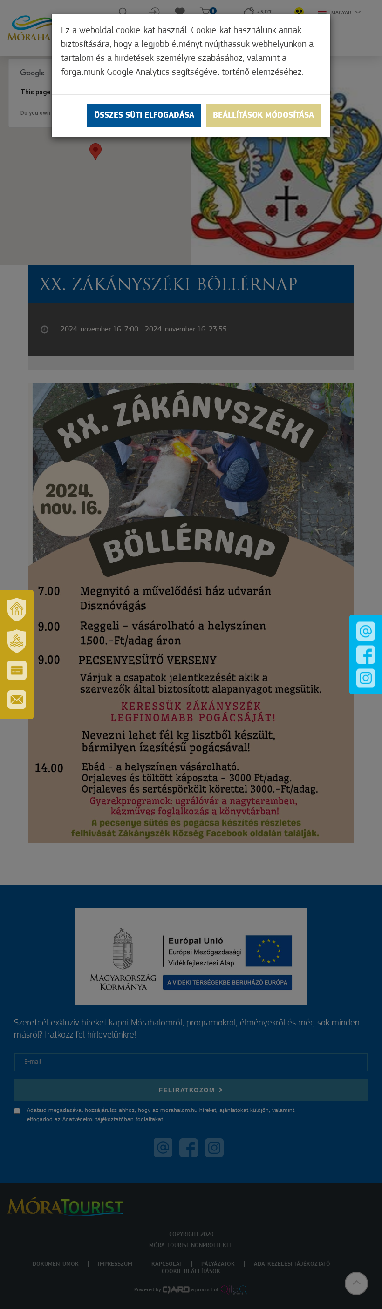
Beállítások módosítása (263, 116)
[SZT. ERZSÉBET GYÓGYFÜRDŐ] (17, 641)
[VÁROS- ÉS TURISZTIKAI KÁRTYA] (17, 670)
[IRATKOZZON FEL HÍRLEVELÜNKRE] (17, 700)
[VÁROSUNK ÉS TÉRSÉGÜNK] (17, 609)
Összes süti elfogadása (144, 116)
